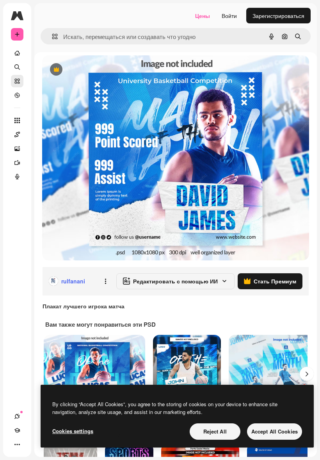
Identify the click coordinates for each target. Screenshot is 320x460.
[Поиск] (17, 67)
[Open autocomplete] (51, 36)
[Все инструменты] (17, 120)
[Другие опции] (105, 281)
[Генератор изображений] (17, 148)
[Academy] (17, 430)
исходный (94, 70)
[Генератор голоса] (17, 176)
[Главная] (17, 53)
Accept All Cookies (274, 431)
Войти (229, 15)
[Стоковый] (17, 81)
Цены (202, 15)
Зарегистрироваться (278, 15)
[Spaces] (17, 134)
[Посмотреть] (17, 95)
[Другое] (17, 444)
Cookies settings (72, 431)
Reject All (215, 431)
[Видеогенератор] (17, 162)
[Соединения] (17, 416)
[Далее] (307, 374)
